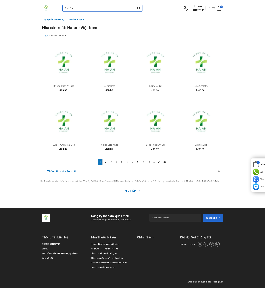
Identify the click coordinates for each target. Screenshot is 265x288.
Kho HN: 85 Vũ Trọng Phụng (65, 253)
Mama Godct (155, 86)
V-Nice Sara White (109, 145)
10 (148, 162)
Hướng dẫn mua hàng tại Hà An (105, 244)
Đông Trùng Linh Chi (155, 145)
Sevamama (109, 86)
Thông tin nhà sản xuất (61, 171)
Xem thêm (131, 191)
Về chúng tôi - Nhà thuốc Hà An (104, 249)
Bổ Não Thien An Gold (64, 86)
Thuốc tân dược (76, 19)
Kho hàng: (47, 253)
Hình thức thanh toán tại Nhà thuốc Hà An (109, 263)
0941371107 (198, 10)
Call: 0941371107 (187, 244)
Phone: (45, 244)
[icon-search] (138, 8)
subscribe (211, 218)
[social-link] (200, 244)
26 (164, 162)
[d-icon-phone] (187, 8)
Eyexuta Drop (201, 145)
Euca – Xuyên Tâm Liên (64, 145)
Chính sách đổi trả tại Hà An (103, 267)
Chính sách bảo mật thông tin (104, 253)
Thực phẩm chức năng (53, 19)
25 (159, 162)
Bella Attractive (201, 86)
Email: (45, 249)
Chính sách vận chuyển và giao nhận (107, 258)
